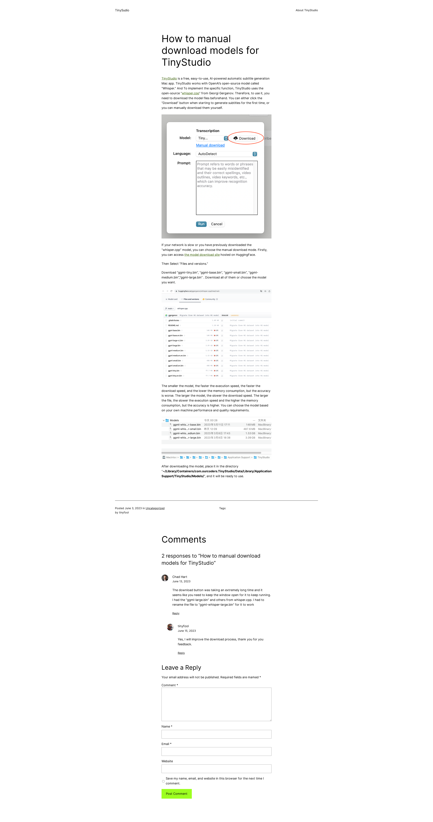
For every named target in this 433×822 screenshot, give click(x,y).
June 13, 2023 (181, 581)
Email (167, 744)
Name (167, 726)
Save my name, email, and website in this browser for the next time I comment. (215, 781)
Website (167, 761)
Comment (170, 685)
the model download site (202, 254)
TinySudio (122, 10)
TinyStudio (169, 78)
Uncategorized (155, 508)
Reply (175, 613)
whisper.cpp (190, 93)
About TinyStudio (307, 10)
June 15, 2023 (187, 630)
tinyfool (183, 626)
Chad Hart (179, 577)
